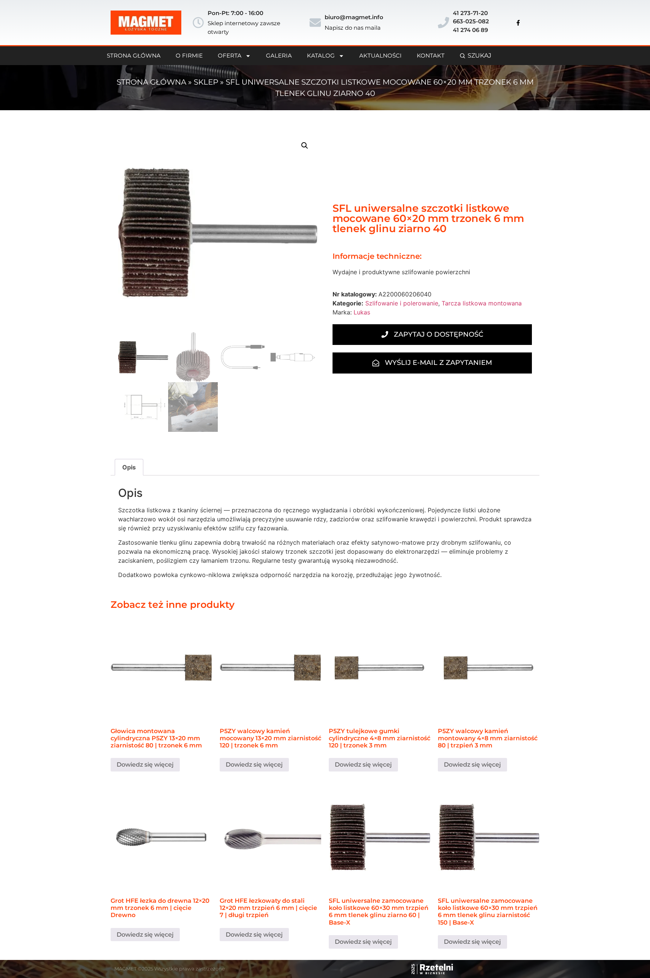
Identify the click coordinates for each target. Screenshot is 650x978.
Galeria (279, 55)
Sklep (206, 82)
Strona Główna (134, 55)
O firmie (189, 55)
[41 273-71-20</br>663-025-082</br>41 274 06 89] (443, 22)
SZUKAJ (479, 55)
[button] (304, 145)
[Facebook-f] (518, 22)
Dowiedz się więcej (145, 764)
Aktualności (380, 55)
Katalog (321, 55)
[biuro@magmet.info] (315, 22)
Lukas (362, 312)
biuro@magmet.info (354, 17)
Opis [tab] (129, 467)
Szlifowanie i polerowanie (401, 303)
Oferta (229, 55)
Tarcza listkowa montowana (482, 303)
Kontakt (431, 55)
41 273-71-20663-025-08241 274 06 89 (471, 21)
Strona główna (151, 82)
